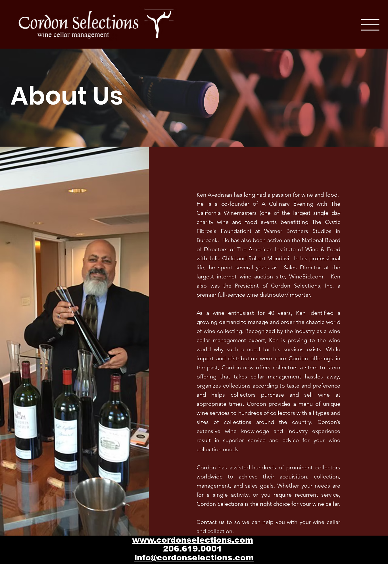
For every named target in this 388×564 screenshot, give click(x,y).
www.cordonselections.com (192, 540)
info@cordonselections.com (194, 557)
